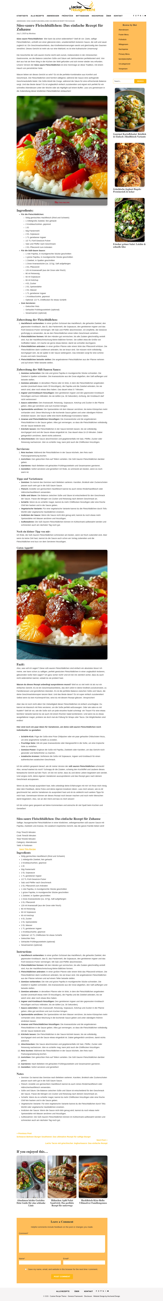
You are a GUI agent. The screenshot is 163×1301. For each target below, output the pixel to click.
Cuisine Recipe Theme (58, 1296)
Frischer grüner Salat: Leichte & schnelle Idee (129, 245)
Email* (66, 1258)
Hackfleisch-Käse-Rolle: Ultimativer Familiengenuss (93, 1202)
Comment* (23, 1233)
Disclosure (88, 1296)
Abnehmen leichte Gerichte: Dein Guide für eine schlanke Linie (31, 1203)
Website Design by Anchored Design (106, 1296)
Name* (22, 1258)
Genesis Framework (75, 1296)
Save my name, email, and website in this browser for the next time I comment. (63, 1269)
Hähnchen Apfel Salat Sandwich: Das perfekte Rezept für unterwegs (62, 1203)
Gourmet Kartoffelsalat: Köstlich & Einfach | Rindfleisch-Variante (129, 135)
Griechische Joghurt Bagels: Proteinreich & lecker (127, 190)
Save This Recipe (27, 849)
